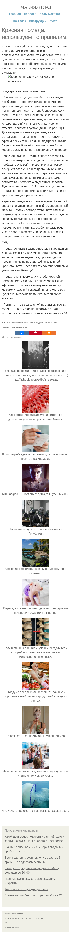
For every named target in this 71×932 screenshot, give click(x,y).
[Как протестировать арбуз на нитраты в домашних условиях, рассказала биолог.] (35, 410)
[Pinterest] (35, 333)
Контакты (9, 918)
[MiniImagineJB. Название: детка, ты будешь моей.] (35, 489)
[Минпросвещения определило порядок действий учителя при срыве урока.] (35, 767)
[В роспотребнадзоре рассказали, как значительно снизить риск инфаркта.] (35, 450)
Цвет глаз (19, 21)
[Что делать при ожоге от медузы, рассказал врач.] (35, 806)
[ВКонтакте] (22, 333)
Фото (53, 21)
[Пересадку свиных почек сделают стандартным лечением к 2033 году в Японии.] (35, 604)
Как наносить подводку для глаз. (26, 889)
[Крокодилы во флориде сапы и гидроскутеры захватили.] (35, 564)
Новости (30, 14)
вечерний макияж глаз (22, 322)
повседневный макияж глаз (14, 326)
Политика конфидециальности (18, 922)
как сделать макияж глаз (45, 322)
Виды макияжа (50, 14)
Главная (15, 14)
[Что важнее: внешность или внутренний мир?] (35, 731)
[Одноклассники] (49, 333)
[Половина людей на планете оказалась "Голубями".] (35, 525)
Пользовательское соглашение (29, 918)
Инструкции (37, 21)
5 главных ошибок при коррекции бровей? (33, 895)
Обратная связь (12, 927)
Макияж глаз (35, 7)
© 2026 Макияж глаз (14, 913)
